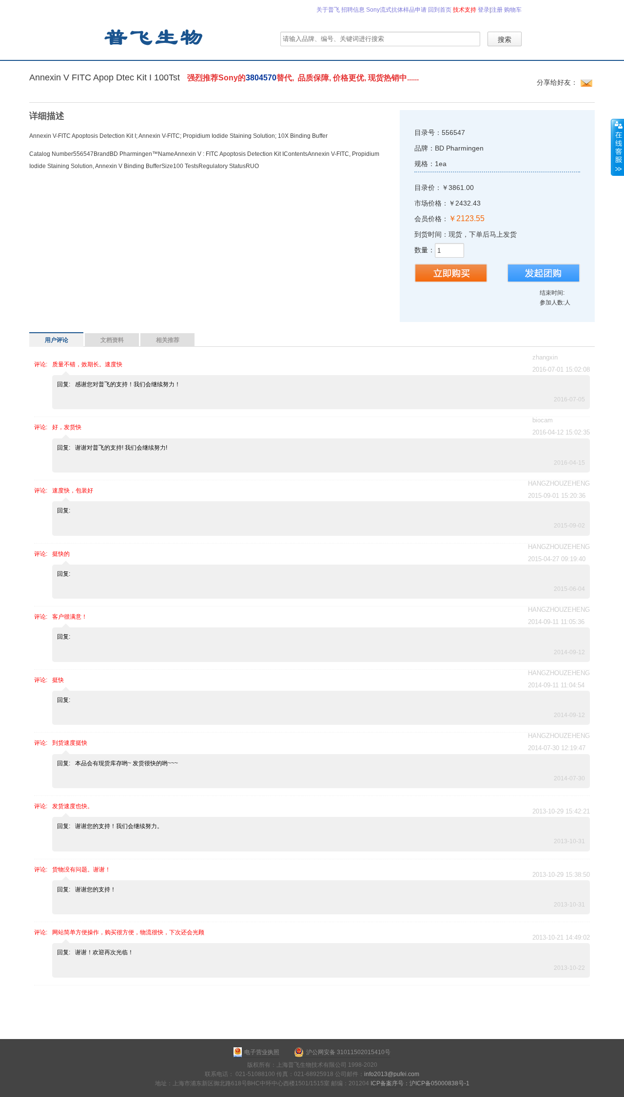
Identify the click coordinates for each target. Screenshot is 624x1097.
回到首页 (439, 9)
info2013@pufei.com (391, 1074)
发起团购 (543, 273)
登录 (483, 9)
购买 (451, 273)
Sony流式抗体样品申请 (396, 9)
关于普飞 (328, 9)
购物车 (513, 9)
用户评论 (56, 340)
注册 (497, 9)
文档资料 (112, 340)
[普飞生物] (153, 36)
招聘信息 (353, 9)
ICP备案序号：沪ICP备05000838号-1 (419, 1083)
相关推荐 (167, 340)
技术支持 (464, 9)
